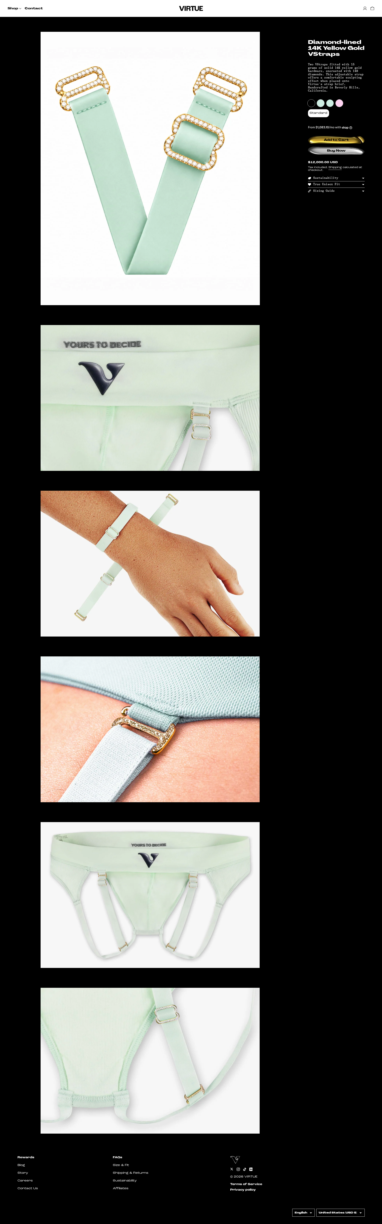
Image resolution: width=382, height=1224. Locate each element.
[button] (150, 168)
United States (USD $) (338, 1212)
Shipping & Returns (130, 1173)
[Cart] (372, 8)
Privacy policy (243, 1189)
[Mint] (321, 103)
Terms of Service (246, 1184)
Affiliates (120, 1188)
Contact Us (28, 1188)
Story (23, 1173)
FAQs (117, 1157)
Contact (34, 8)
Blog (21, 1165)
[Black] (311, 103)
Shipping (335, 167)
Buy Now (336, 151)
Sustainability (125, 1180)
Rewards (26, 1157)
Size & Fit (121, 1165)
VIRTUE (250, 1176)
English (301, 1212)
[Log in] (365, 8)
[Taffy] (339, 103)
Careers (25, 1180)
